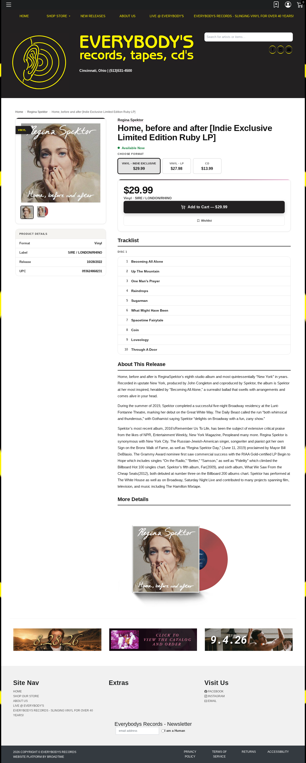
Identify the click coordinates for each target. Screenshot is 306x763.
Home (19, 112)
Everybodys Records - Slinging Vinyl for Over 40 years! (244, 16)
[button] (58, 16)
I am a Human (174, 730)
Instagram (216, 696)
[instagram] (281, 49)
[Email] (289, 49)
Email (212, 701)
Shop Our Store (26, 696)
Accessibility (278, 751)
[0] (300, 5)
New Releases (93, 16)
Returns (249, 751)
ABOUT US (128, 16)
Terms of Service (219, 754)
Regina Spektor (37, 112)
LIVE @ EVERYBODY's (167, 16)
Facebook (215, 691)
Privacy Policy (190, 754)
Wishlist (206, 220)
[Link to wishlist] (276, 5)
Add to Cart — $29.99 (207, 207)
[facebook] (272, 49)
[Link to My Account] (288, 5)
